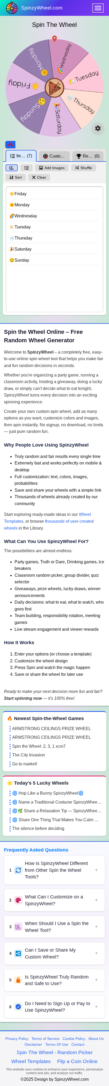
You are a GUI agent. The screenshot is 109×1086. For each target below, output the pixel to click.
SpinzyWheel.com (41, 8)
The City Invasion (28, 755)
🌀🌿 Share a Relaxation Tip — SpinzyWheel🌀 (57, 811)
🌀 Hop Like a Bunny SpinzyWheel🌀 (48, 793)
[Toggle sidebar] (10, 144)
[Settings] (98, 128)
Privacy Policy (16, 1038)
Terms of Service (45, 1038)
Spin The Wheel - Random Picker (55, 1052)
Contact (77, 1044)
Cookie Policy (74, 1038)
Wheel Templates (31, 1061)
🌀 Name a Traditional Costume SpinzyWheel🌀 (57, 802)
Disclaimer (33, 1044)
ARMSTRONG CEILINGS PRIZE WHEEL (51, 728)
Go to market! (24, 764)
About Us (96, 1038)
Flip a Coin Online (77, 1061)
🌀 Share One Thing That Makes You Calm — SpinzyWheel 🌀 (57, 820)
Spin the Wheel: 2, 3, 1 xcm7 (39, 746)
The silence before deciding (38, 828)
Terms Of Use (56, 1044)
